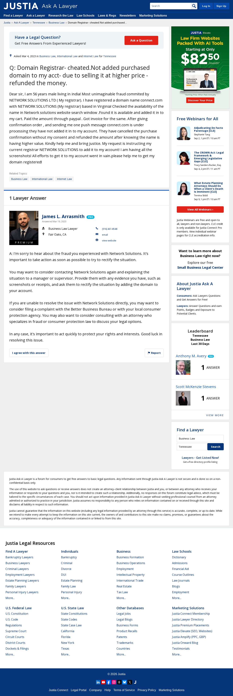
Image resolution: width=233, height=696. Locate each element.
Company (95, 690)
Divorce (66, 569)
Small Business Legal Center (200, 267)
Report (155, 353)
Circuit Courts (14, 637)
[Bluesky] (124, 682)
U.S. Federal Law (18, 608)
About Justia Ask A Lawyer (195, 286)
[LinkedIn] (98, 682)
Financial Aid (180, 569)
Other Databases (130, 608)
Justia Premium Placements (190, 625)
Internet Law (90, 56)
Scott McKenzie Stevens (196, 386)
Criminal (66, 563)
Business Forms (127, 625)
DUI (63, 575)
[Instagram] (114, 682)
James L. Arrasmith (63, 216)
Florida (65, 637)
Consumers (184, 295)
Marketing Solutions (153, 15)
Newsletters (128, 15)
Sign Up (221, 6)
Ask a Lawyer (36, 15)
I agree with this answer (29, 353)
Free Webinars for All (197, 118)
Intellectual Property (130, 575)
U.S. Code (11, 619)
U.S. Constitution (16, 614)
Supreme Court (15, 631)
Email (105, 234)
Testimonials (181, 649)
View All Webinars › (200, 209)
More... (10, 598)
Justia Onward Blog (185, 643)
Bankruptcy (69, 557)
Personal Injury (71, 592)
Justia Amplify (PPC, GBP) (189, 637)
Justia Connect (58, 690)
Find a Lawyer (13, 15)
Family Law (68, 586)
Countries (123, 649)
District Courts (15, 643)
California (67, 631)
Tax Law (122, 592)
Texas (65, 649)
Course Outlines (183, 575)
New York (67, 643)
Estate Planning (71, 580)
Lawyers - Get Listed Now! (200, 458)
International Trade (129, 580)
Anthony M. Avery (191, 355)
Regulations (13, 625)
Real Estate (124, 586)
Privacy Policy (147, 690)
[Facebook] (108, 682)
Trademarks (124, 643)
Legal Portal (78, 690)
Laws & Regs (107, 15)
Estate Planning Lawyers (22, 580)
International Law (67, 56)
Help (107, 690)
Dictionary (179, 557)
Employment (125, 569)
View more (215, 415)
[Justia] (21, 6)
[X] (130, 682)
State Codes (69, 619)
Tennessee (39, 22)
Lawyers (182, 306)
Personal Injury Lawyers (21, 592)
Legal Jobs (123, 614)
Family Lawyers (15, 586)
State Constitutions (74, 614)
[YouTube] (103, 682)
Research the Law (60, 15)
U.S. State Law (72, 608)
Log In (206, 6)
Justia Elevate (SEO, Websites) (192, 631)
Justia (7, 22)
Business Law (56, 22)
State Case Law (71, 625)
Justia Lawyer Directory (188, 619)
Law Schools (85, 15)
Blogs (176, 586)
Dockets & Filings (17, 649)
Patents (121, 637)
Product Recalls (126, 631)
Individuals (69, 551)
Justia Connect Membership (191, 614)
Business (123, 551)
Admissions (179, 563)
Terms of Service (124, 690)
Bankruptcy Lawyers (19, 557)
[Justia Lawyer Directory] (135, 682)
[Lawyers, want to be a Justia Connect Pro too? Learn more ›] (90, 216)
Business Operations (130, 563)
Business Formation (130, 557)
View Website (109, 240)
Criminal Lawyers (17, 569)
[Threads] (119, 682)
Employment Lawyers (20, 575)
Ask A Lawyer (21, 22)
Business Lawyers (17, 563)
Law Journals (181, 580)
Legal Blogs (124, 619)
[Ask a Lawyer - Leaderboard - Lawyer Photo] (183, 367)
